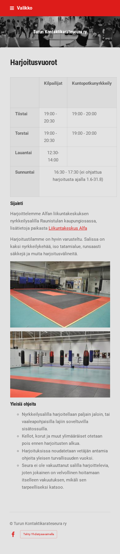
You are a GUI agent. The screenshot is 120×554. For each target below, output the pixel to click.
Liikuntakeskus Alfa (68, 228)
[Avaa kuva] (60, 294)
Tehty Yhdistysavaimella (38, 534)
